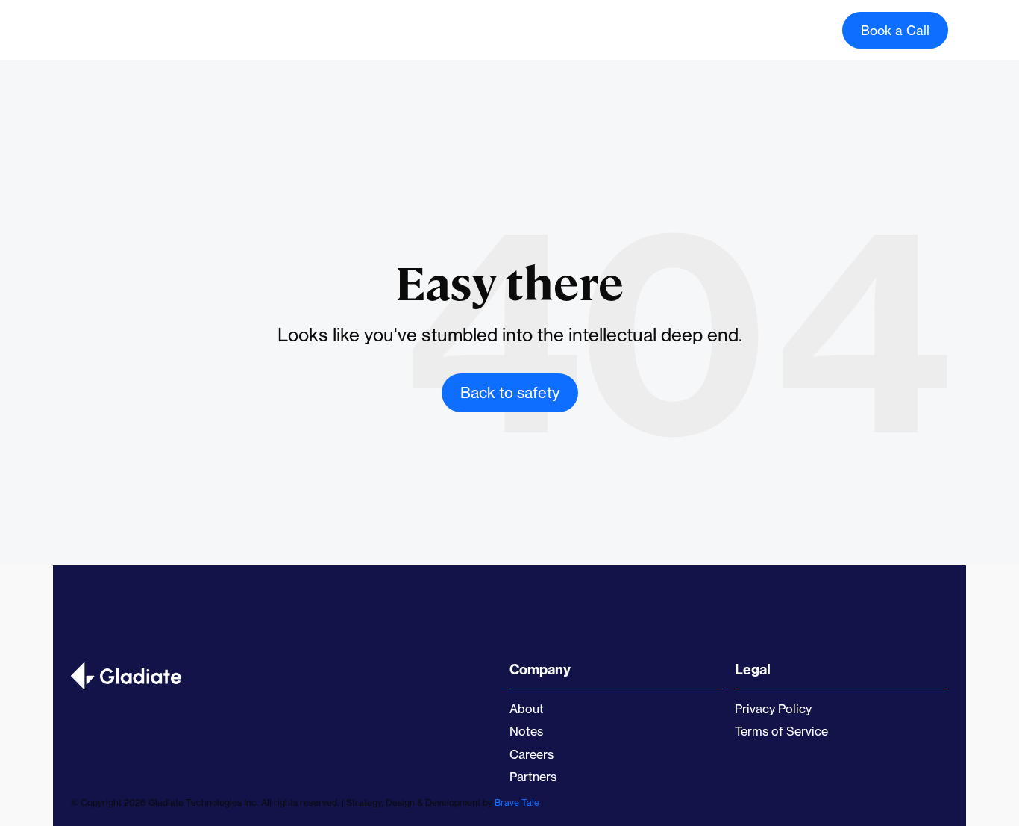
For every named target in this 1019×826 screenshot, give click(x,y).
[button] (369, 30)
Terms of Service (781, 731)
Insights (571, 28)
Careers (500, 28)
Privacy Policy (773, 708)
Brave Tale (517, 802)
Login (788, 30)
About (435, 28)
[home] (135, 30)
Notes (526, 731)
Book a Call (895, 30)
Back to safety (509, 392)
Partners (533, 776)
